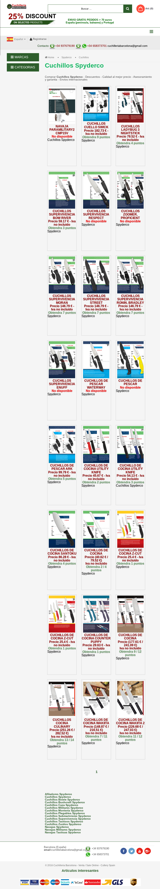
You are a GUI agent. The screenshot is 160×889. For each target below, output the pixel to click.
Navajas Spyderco (57, 826)
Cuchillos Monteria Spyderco (64, 810)
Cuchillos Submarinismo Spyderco (68, 816)
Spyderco (66, 57)
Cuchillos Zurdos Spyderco (63, 824)
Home (51, 57)
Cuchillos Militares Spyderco (64, 807)
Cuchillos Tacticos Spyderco (64, 821)
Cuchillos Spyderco (58, 796)
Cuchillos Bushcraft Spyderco (65, 802)
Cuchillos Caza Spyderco (61, 805)
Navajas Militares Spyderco (63, 829)
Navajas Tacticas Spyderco (63, 832)
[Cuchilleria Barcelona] (16, 6)
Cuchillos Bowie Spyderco (62, 799)
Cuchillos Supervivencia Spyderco (68, 818)
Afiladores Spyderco (58, 794)
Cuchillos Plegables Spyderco (65, 813)
